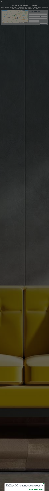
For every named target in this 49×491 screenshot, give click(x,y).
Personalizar (31, 489)
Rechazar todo (36, 489)
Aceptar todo (41, 489)
